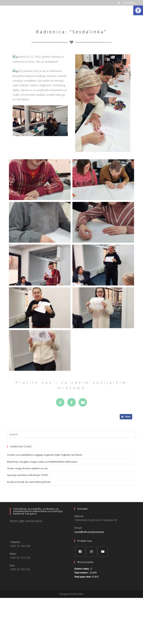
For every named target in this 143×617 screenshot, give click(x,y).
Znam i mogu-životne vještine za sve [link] (27, 468)
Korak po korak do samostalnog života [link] (28, 482)
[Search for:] (71, 434)
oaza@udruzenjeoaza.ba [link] (89, 532)
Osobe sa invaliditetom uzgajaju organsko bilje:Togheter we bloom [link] (44, 454)
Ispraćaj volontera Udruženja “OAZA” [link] (28, 475)
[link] (138, 10)
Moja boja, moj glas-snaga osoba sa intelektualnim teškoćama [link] (42, 461)
